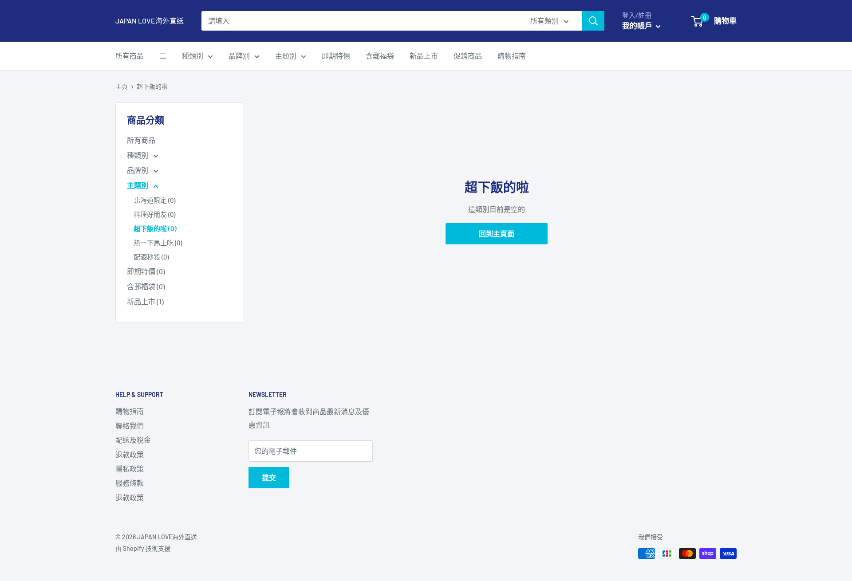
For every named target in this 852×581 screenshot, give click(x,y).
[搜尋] (593, 21)
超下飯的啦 (152, 86)
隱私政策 (129, 468)
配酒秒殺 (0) (151, 257)
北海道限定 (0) (154, 200)
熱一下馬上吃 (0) (158, 243)
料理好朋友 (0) (154, 214)
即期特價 (336, 55)
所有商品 (129, 55)
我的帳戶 (638, 25)
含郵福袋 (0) (146, 286)
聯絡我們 (129, 425)
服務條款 (129, 483)
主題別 (285, 55)
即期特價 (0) (146, 271)
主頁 (121, 86)
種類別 (192, 55)
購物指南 (511, 55)
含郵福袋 (380, 55)
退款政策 (129, 454)
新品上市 (424, 55)
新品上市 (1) (145, 301)
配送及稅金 (133, 440)
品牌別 (239, 55)
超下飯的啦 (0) (155, 228)
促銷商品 (468, 55)
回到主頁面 (496, 233)
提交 (269, 477)
